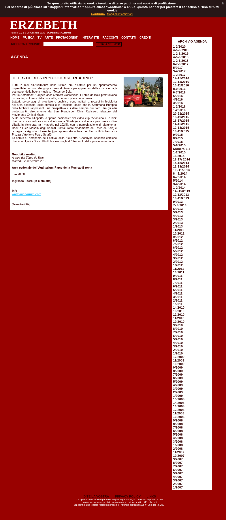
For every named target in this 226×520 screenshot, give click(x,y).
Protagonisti (67, 37)
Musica (28, 37)
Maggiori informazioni (120, 14)
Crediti (145, 37)
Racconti (110, 37)
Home (14, 37)
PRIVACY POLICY (128, 496)
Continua (98, 14)
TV (39, 37)
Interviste (90, 37)
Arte (49, 37)
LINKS (151, 496)
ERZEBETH (43, 25)
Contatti (128, 37)
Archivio (32, 44)
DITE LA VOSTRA (96, 496)
